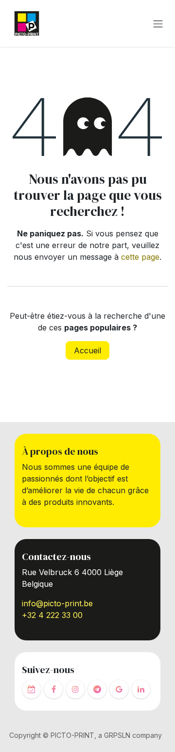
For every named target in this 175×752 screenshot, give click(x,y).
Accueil (87, 350)
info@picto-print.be (57, 603)
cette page (140, 257)
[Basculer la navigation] (158, 23)
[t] (97, 689)
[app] (31, 689)
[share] (119, 689)
